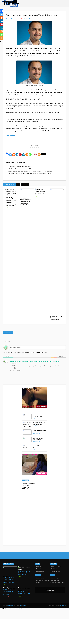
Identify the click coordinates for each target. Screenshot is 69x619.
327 (4, 596)
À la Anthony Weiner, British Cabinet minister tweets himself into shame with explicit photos (30, 173)
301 (20, 596)
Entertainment (40, 569)
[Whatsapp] (30, 154)
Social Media (39, 566)
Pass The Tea (25, 485)
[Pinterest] (20, 154)
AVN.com (38, 582)
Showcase (10, 605)
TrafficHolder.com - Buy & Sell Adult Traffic (11, 609)
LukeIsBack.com (40, 578)
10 (8, 596)
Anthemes (63, 605)
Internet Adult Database (28, 483)
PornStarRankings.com (42, 580)
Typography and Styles (57, 582)
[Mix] (26, 154)
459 (20, 576)
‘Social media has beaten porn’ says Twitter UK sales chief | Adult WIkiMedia (34, 361)
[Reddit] (13, 154)
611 (4, 584)
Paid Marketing (40, 571)
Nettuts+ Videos (55, 569)
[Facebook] (7, 154)
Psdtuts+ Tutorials (56, 566)
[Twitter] (10, 154)
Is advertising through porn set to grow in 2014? (20, 166)
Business (27, 18)
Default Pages (55, 578)
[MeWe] (23, 154)
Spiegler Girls (25, 487)
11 (21, 206)
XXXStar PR (25, 489)
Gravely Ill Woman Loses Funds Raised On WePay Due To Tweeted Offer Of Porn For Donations (30, 171)
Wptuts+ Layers (55, 571)
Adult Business (6, 576)
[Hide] (0, 41)
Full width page (55, 580)
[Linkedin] (16, 154)
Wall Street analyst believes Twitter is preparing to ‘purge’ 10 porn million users (26, 175)
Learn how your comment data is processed (35, 352)
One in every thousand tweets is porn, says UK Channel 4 (22, 168)
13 (6, 207)
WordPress (23, 605)
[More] (39, 154)
